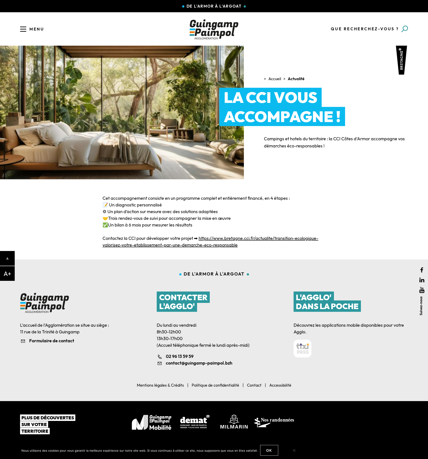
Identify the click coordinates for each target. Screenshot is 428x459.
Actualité (296, 78)
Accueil (274, 78)
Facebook (422, 270)
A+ (7, 273)
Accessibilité (280, 385)
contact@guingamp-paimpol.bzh (199, 363)
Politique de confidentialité (215, 385)
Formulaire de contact (51, 340)
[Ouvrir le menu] (23, 29)
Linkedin (422, 280)
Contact (254, 385)
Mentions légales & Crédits (160, 385)
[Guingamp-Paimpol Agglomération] (214, 29)
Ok (269, 450)
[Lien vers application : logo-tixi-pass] (302, 348)
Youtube (422, 290)
